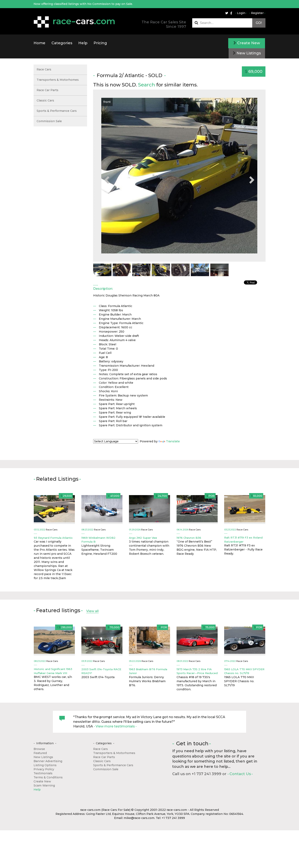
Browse (39, 749)
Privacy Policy (44, 769)
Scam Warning (44, 785)
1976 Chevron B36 (189, 537)
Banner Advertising (48, 761)
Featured (40, 753)
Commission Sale (49, 121)
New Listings (248, 53)
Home (39, 43)
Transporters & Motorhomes (58, 80)
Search (146, 85)
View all (92, 611)
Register (257, 13)
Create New (248, 43)
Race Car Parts (47, 90)
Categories (61, 43)
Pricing (100, 43)
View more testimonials (115, 726)
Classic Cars (45, 100)
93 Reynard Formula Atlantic (53, 537)
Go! (259, 23)
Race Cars (44, 69)
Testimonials (43, 773)
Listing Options (45, 765)
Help (82, 43)
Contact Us (240, 774)
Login (241, 13)
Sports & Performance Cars (57, 111)
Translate (173, 441)
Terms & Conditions (48, 777)
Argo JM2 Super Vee (143, 537)
